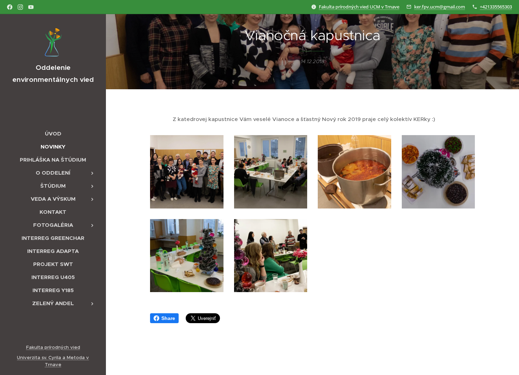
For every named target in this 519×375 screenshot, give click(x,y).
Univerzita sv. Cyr (36, 358)
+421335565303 (496, 7)
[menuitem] (53, 133)
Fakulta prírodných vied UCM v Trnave (359, 7)
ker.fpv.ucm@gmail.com (439, 7)
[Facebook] (9, 7)
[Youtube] (30, 7)
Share (168, 318)
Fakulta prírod (42, 347)
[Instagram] (20, 7)
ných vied (69, 347)
